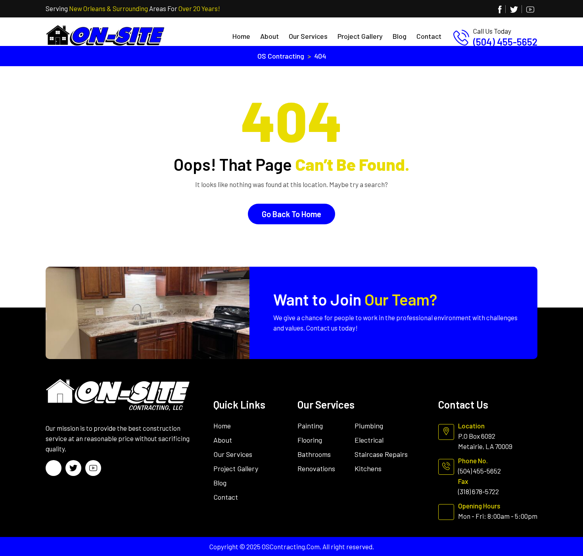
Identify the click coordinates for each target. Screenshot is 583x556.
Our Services (308, 36)
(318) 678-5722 (478, 491)
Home (241, 36)
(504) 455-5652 (505, 42)
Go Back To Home (291, 214)
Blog (400, 36)
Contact (428, 36)
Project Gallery (360, 36)
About (269, 36)
